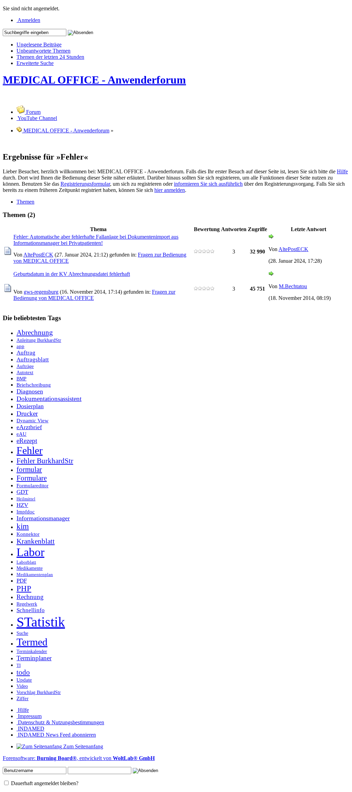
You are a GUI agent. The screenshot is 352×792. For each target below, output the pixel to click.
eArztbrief (29, 427)
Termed (31, 642)
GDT (22, 492)
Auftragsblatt (32, 359)
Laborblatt (26, 562)
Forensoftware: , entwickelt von (79, 758)
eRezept (26, 440)
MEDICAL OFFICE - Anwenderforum (94, 80)
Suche (22, 633)
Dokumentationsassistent (48, 398)
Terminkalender (31, 651)
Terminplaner (34, 658)
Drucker (27, 413)
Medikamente (29, 568)
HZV (22, 505)
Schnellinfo (30, 610)
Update (24, 680)
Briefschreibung (33, 385)
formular (29, 469)
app (20, 346)
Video (22, 686)
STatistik (40, 622)
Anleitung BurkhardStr (38, 340)
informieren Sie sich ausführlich (208, 184)
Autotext (24, 372)
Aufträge (25, 366)
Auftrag (25, 352)
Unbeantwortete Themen (43, 51)
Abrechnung (34, 332)
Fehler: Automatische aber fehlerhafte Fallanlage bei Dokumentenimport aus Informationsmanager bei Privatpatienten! (95, 240)
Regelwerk (26, 604)
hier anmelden (169, 190)
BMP (21, 378)
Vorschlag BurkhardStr (38, 692)
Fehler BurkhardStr (44, 461)
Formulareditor (32, 485)
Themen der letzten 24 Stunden (50, 57)
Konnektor (28, 534)
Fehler (29, 450)
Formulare (31, 478)
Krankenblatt (35, 541)
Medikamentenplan (34, 574)
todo (23, 672)
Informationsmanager (43, 518)
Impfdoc (25, 511)
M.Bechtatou (293, 286)
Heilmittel (25, 499)
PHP (23, 588)
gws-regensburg (41, 292)
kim (22, 526)
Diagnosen (29, 391)
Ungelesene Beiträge (39, 44)
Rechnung (30, 596)
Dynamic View (32, 420)
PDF (21, 580)
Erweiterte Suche (35, 63)
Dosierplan (30, 406)
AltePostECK (38, 255)
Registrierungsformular (85, 184)
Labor (30, 552)
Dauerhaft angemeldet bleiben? (44, 783)
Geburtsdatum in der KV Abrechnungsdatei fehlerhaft (71, 274)
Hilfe (342, 171)
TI (18, 665)
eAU (21, 434)
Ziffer (22, 698)
